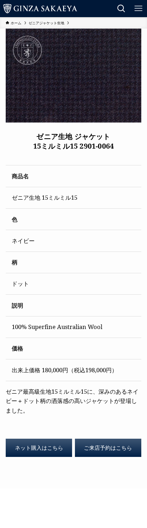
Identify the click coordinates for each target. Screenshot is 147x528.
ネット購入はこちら (39, 447)
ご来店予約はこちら (108, 447)
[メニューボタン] (138, 8)
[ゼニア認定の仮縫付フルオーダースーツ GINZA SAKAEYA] (40, 8)
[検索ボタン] (121, 8)
